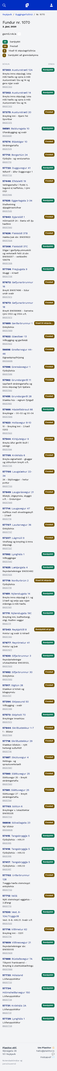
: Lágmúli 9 (13, 537)
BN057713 (7, 162)
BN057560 (7, 784)
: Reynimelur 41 (16, 642)
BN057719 (7, 588)
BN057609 (7, 953)
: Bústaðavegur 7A (17, 958)
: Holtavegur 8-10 (17, 422)
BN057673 (7, 317)
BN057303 (7, 87)
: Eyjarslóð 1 (14, 216)
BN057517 (7, 696)
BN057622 (7, 344)
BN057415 (7, 843)
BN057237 (7, 548)
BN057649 (7, 502)
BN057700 (7, 486)
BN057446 (7, 195)
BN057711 (7, 624)
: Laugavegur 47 (16, 508)
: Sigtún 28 (13, 685)
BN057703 (7, 817)
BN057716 (7, 937)
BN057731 (7, 1013)
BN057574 (7, 149)
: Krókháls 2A (14, 1005)
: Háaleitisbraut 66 (18, 409)
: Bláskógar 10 (15, 141)
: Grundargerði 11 (17, 380)
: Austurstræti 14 (17, 92)
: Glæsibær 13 (15, 336)
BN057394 (7, 709)
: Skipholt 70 (14, 714)
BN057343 (7, 637)
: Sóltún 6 (12, 806)
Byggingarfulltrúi (24, 14)
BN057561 (7, 800)
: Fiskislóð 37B (15, 233)
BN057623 (7, 433)
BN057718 (7, 751)
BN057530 (7, 923)
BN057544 (7, 449)
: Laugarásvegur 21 (18, 492)
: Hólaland (13, 975)
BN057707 (7, 532)
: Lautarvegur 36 (17, 524)
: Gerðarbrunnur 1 (17, 323)
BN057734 (7, 1000)
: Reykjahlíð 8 (15, 629)
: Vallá (10, 895)
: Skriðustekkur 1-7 (18, 727)
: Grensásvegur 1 (16, 366)
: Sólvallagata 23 (16, 822)
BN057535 (7, 211)
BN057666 (7, 417)
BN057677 (7, 650)
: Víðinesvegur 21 (17, 942)
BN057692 (7, 679)
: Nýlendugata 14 (16, 593)
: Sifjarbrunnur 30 (17, 672)
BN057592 (7, 561)
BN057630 (7, 666)
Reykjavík (7, 14)
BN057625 (7, 575)
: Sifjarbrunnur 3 (17, 655)
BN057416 (7, 856)
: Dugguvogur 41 (17, 167)
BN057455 (7, 403)
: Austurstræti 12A (18, 69)
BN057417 (7, 869)
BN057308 (7, 263)
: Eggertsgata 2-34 (17, 200)
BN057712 (7, 906)
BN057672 (7, 297)
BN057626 (7, 240)
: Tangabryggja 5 (16, 835)
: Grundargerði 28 (17, 396)
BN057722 (7, 175)
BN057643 (7, 227)
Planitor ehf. (10, 1047)
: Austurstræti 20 (17, 112)
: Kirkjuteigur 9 (16, 438)
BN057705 (7, 466)
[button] (4, 5)
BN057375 (7, 123)
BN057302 (7, 106)
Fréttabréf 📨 (47, 1057)
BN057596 (7, 374)
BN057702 (7, 890)
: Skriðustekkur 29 (17, 741)
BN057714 (7, 519)
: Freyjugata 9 (15, 269)
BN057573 (7, 722)
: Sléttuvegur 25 (16, 773)
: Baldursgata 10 (16, 128)
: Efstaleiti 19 (14, 181)
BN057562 (7, 390)
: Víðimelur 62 (15, 929)
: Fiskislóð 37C (15, 246)
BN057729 (7, 1026)
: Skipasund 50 (16, 701)
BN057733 (7, 982)
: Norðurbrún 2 (15, 580)
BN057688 (7, 969)
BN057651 (7, 607)
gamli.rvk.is (10, 33)
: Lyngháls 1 (13, 554)
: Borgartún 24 (15, 154)
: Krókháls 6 (14, 455)
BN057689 (7, 330)
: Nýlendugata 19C (17, 613)
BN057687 (7, 768)
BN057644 (7, 735)
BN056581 (7, 136)
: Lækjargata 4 (15, 567)
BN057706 (7, 276)
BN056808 (8, 830)
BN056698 (8, 361)
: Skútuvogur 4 (16, 757)
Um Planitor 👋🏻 (46, 1047)
